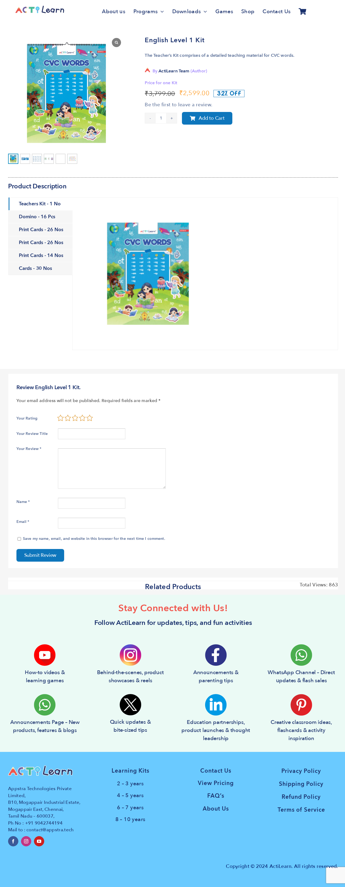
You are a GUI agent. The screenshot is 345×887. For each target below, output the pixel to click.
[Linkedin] (216, 696)
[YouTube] (45, 646)
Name (23, 501)
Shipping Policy (301, 784)
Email (22, 521)
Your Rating (27, 418)
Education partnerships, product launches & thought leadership (215, 730)
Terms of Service (301, 810)
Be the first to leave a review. (178, 104)
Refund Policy (301, 797)
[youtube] (39, 841)
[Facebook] (216, 646)
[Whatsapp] (301, 646)
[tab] (41, 204)
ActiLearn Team (173, 71)
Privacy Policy (301, 771)
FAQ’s (215, 796)
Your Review (29, 448)
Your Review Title (32, 433)
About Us (216, 809)
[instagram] (26, 841)
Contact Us (215, 771)
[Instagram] (130, 646)
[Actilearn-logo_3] (39, 7)
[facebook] (13, 841)
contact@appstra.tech (50, 830)
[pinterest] (301, 696)
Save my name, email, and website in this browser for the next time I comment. (94, 538)
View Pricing (216, 783)
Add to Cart (212, 118)
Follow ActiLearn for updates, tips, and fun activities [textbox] (173, 622)
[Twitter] (130, 696)
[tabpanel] (205, 273)
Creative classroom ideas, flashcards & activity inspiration (301, 730)
